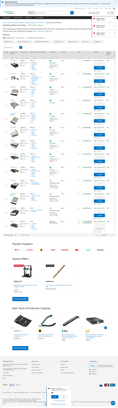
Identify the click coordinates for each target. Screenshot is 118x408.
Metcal (40, 31)
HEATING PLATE (35, 196)
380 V (33, 159)
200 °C (33, 105)
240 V (33, 65)
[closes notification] (116, 2)
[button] (7, 17)
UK (32, 96)
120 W (33, 133)
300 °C (33, 66)
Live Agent (6, 372)
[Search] (72, 12)
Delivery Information (37, 372)
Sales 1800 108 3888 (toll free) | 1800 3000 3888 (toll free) (15, 365)
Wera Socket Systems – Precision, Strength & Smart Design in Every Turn (69, 336)
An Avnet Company (8, 399)
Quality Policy (64, 367)
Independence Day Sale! (80, 8)
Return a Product (36, 370)
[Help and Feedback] (113, 403)
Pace (45, 31)
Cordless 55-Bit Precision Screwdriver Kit (21, 335)
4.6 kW (33, 161)
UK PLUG (33, 200)
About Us (63, 364)
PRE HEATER (34, 182)
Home (4, 22)
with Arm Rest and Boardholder (36, 78)
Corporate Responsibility (67, 372)
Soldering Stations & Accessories (34, 22)
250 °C (33, 160)
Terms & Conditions (35, 392)
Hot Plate (33, 62)
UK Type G (34, 69)
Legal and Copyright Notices (21, 392)
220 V (33, 144)
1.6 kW (33, 227)
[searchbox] (52, 12)
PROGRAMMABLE (36, 184)
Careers (62, 370)
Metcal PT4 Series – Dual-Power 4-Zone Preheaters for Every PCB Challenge (95, 336)
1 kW (32, 93)
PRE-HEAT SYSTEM (36, 210)
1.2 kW (33, 120)
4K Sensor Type (35, 157)
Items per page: (8, 235)
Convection (34, 64)
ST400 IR (33, 211)
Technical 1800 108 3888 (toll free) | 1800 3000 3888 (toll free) (15, 369)
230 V (33, 81)
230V (32, 197)
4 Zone (33, 172)
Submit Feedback (8, 375)
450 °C (33, 145)
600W (33, 198)
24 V (32, 104)
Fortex (50, 31)
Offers (89, 8)
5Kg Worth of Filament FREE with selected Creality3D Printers (25, 285)
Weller (35, 31)
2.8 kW (33, 176)
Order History (35, 367)
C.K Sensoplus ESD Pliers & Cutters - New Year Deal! (45, 335)
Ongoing (16, 289)
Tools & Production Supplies (16, 22)
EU (32, 94)
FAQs (4, 378)
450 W (33, 68)
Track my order (36, 364)
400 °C (33, 118)
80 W (32, 106)
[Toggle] (4, 38)
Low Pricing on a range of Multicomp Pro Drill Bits (58, 285)
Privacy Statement (7, 392)
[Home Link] (9, 12)
